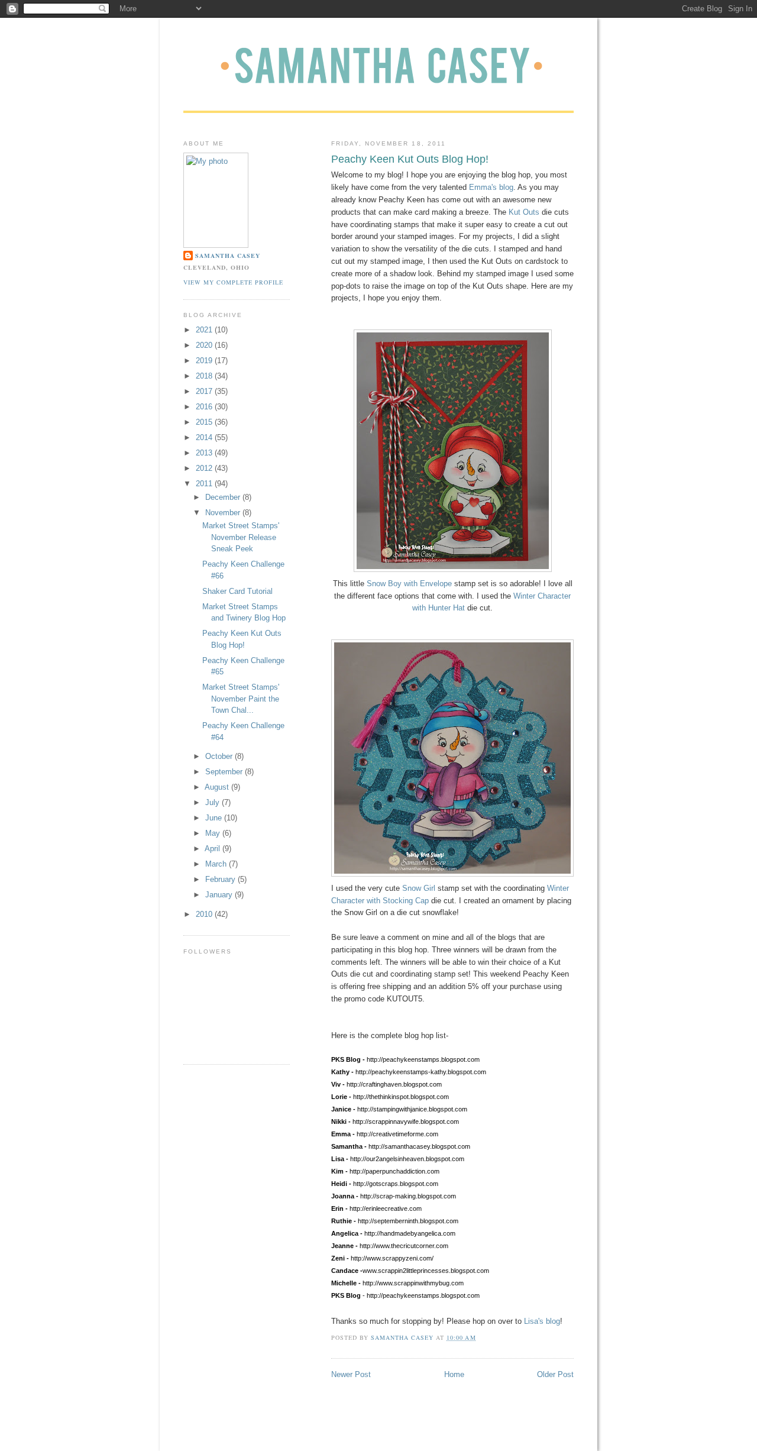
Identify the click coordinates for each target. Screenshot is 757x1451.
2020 (205, 345)
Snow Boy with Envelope (409, 583)
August (218, 787)
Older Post (555, 1374)
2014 (205, 437)
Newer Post (351, 1374)
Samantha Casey (227, 255)
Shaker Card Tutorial (237, 591)
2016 (205, 406)
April (213, 848)
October (220, 756)
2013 (205, 452)
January (220, 894)
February (221, 879)
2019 (205, 360)
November (223, 512)
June (214, 817)
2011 (205, 483)
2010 (205, 914)
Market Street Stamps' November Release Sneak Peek (240, 537)
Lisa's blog (542, 1321)
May (213, 833)
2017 (205, 391)
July (213, 802)
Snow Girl (418, 888)
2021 (205, 329)
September (225, 771)
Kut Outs (524, 212)
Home (454, 1374)
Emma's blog (491, 187)
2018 (205, 375)
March (217, 863)
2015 (205, 422)
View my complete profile (233, 282)
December (223, 497)
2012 (205, 468)
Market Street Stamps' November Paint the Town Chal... (240, 699)
